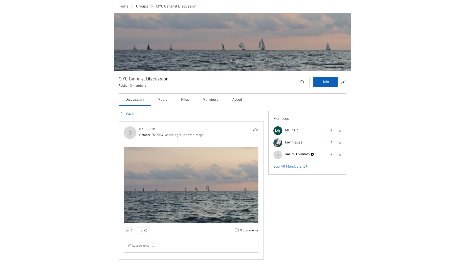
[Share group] (343, 82)
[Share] (255, 129)
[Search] (302, 82)
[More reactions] (143, 231)
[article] (191, 190)
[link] (134, 99)
